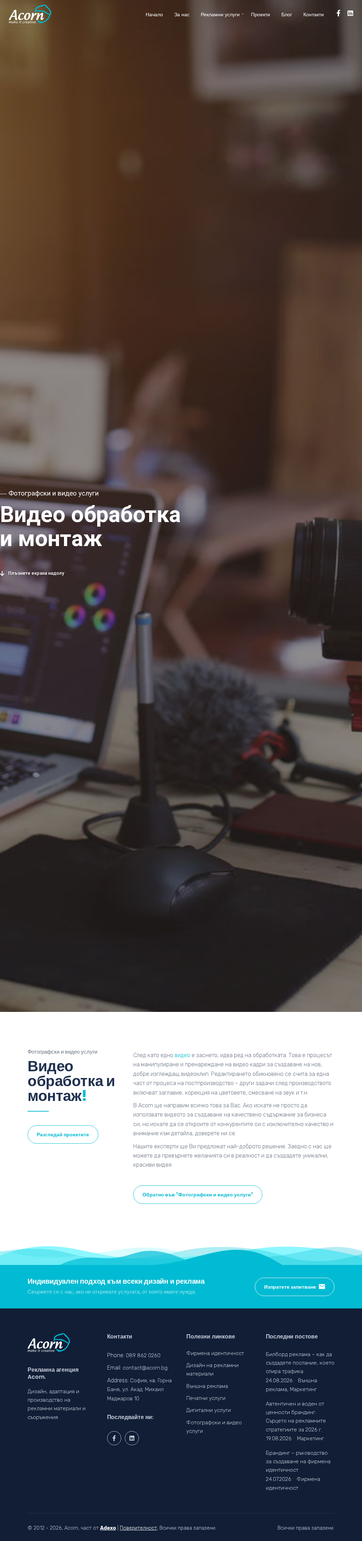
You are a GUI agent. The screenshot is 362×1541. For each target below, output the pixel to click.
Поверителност (138, 1528)
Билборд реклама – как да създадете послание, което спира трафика (300, 1363)
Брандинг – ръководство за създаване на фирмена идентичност (298, 1461)
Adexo (108, 1528)
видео (182, 1055)
